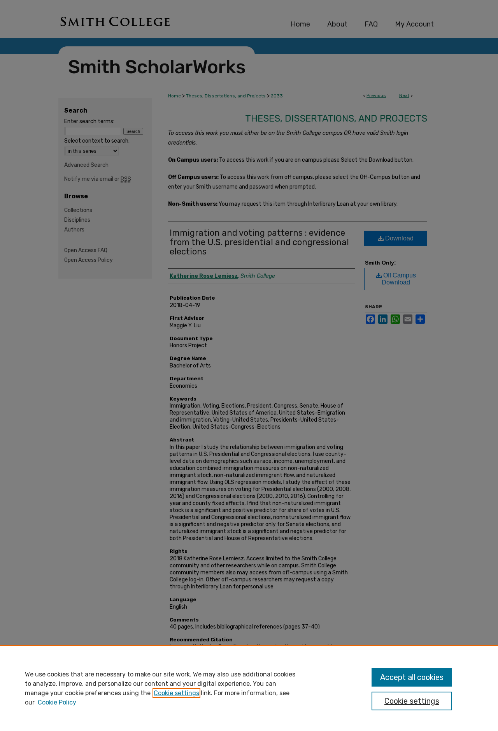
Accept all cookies (412, 677)
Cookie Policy (57, 702)
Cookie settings (176, 693)
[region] (249, 688)
